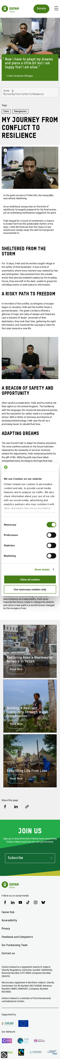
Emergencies (20, 111)
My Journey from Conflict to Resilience (24, 94)
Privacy (6, 928)
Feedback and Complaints (17, 937)
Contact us (8, 953)
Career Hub (8, 912)
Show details (42, 569)
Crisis (6, 111)
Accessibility (9, 920)
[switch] (51, 535)
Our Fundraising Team (15, 945)
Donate (41, 8)
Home (7, 91)
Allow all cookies (30, 579)
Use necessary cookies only (30, 589)
